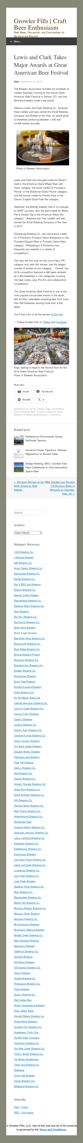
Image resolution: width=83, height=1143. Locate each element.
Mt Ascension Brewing (26, 924)
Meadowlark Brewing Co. (28, 897)
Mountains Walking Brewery (29, 930)
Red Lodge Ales (23, 1000)
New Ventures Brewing (26, 940)
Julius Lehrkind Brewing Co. (29, 838)
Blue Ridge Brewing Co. (27, 649)
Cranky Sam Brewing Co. (28, 730)
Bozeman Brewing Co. (26, 660)
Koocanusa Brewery (25, 854)
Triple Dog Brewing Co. (26, 1064)
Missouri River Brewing (27, 913)
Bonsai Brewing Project (27, 654)
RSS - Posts (21, 1107)
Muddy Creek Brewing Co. (28, 935)
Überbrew (19, 1070)
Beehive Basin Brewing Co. (29, 606)
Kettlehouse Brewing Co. (28, 849)
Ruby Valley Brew (24, 1011)
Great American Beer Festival (29, 411)
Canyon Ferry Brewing (26, 714)
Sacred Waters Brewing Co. (29, 1016)
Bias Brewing (21, 611)
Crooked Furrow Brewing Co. (30, 735)
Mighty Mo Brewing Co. (27, 903)
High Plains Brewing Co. (27, 811)
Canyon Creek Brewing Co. (29, 708)
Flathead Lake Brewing (26, 757)
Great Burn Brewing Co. (27, 789)
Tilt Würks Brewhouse (26, 1059)
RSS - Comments (24, 1112)
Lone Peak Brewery (25, 881)
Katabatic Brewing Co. (26, 843)
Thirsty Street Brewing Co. (28, 1054)
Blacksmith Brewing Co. (27, 644)
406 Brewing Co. (23, 563)
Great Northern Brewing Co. (29, 795)
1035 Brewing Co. (24, 552)
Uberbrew (55, 414)
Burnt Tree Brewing (24, 681)
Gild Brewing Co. (23, 773)
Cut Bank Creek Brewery (28, 746)
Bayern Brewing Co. (25, 590)
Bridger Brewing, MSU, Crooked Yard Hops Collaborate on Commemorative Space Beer (46, 467)
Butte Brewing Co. (24, 692)
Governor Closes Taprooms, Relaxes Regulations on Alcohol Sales (46, 452)
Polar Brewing (21, 989)
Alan (16, 81)
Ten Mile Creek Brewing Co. (29, 1048)
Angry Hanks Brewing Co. (28, 568)
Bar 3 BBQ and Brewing (27, 584)
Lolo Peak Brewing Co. (26, 876)
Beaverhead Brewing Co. (28, 600)
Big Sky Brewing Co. (25, 617)
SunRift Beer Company (27, 1037)
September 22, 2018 (31, 81)
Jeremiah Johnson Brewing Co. (31, 832)
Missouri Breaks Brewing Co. (30, 908)
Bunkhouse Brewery (25, 676)
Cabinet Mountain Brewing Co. (31, 703)
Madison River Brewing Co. (29, 886)
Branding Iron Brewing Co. (28, 665)
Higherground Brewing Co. (28, 816)
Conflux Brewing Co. (25, 724)
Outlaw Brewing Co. (25, 978)
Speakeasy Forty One (26, 1032)
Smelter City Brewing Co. (28, 1027)
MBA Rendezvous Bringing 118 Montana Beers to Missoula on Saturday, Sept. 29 (60, 487)
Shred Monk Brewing (25, 1021)
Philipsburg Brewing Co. (36, 414)
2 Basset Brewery (24, 557)
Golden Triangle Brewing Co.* (30, 784)
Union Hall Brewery (24, 1075)
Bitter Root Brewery (25, 627)
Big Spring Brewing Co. (27, 622)
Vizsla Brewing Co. (24, 1081)
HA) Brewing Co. (23, 800)
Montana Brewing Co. (26, 919)
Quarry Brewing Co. (25, 994)
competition (58, 408)
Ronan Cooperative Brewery (29, 1005)
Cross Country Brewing (27, 741)
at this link (57, 314)
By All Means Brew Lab (27, 697)
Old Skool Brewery (24, 962)
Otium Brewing (22, 973)
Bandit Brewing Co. (24, 579)
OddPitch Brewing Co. (26, 951)
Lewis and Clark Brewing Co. (30, 865)
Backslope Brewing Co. (27, 573)
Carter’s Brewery (23, 719)
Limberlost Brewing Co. (27, 870)
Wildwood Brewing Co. (26, 1086)
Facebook (61, 322)
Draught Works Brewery (27, 751)
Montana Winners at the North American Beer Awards (29, 486)
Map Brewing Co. (23, 892)
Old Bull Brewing (23, 957)
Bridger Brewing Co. (25, 671)
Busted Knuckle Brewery (28, 687)
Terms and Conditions (52, 1129)
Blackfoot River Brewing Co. (29, 638)
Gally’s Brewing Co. (25, 768)
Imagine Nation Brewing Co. (29, 827)
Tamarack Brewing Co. (26, 1043)
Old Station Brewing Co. (27, 967)
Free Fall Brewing (23, 762)
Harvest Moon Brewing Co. (29, 805)
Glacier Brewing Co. (25, 778)
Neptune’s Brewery (24, 946)
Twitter (46, 322)
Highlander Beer (23, 822)
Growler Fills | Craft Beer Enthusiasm (40, 23)
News (41, 408)
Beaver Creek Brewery (26, 595)
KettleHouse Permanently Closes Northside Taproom (44, 438)
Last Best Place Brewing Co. (30, 859)
